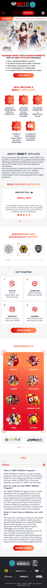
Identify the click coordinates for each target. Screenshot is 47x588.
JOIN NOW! (23, 330)
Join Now (28, 13)
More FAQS (23, 548)
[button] (16, 221)
